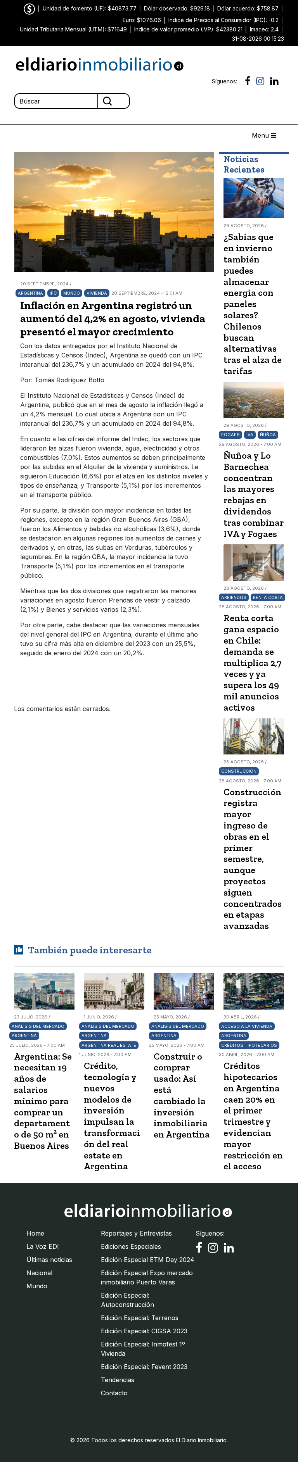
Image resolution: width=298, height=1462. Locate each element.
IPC (53, 293)
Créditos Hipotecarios (249, 1045)
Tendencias (117, 1380)
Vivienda (97, 293)
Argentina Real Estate (108, 1045)
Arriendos (233, 597)
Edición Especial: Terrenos (139, 1318)
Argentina (30, 293)
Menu (261, 135)
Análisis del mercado (38, 1026)
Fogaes (230, 434)
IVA (249, 434)
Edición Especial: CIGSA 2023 (144, 1331)
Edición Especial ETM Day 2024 (147, 1259)
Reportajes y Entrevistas (136, 1233)
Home (35, 1233)
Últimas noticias (49, 1259)
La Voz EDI (42, 1246)
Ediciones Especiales (131, 1246)
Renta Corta (268, 597)
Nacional (39, 1273)
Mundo (71, 293)
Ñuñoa (268, 434)
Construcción (238, 771)
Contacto (114, 1393)
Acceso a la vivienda (246, 1026)
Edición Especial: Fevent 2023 (144, 1367)
